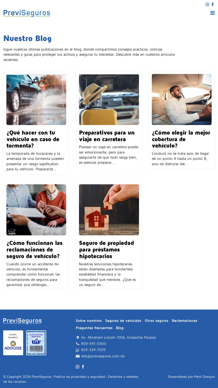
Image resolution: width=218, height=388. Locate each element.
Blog (119, 328)
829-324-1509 (93, 350)
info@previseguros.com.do (103, 356)
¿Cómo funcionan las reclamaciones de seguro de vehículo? (34, 249)
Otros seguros (156, 320)
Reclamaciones (184, 320)
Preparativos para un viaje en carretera (107, 135)
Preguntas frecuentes (94, 328)
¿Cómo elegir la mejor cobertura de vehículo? (181, 139)
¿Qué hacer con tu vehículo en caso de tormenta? (32, 139)
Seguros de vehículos (123, 320)
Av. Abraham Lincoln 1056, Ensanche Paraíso (118, 337)
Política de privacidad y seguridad (79, 376)
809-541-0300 (93, 343)
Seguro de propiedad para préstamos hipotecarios (106, 249)
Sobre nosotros (89, 320)
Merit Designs (204, 376)
